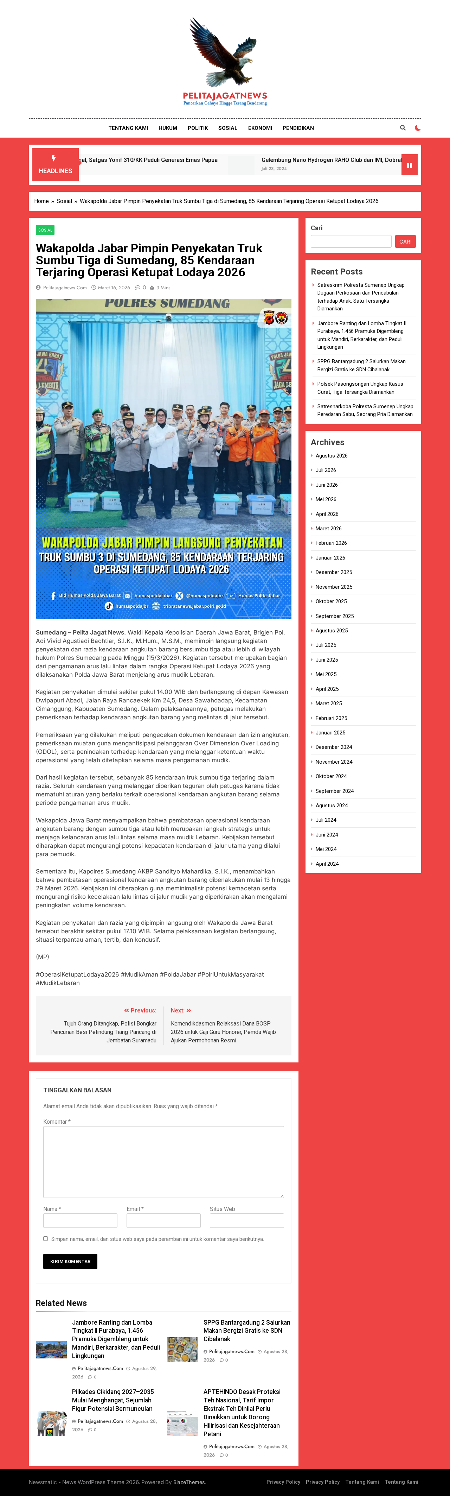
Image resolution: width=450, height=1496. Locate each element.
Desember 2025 (334, 572)
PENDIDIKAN (298, 128)
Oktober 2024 (331, 777)
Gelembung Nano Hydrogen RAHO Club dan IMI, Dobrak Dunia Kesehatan (305, 160)
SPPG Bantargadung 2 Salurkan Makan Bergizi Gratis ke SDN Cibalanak (247, 1331)
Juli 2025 (326, 645)
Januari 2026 (330, 558)
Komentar (57, 1121)
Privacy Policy (283, 1482)
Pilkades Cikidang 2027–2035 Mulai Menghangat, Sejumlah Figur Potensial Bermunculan (113, 1400)
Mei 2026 (326, 500)
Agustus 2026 (332, 456)
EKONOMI (260, 128)
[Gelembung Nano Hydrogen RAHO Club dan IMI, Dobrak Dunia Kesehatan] (191, 169)
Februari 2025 (331, 718)
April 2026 (327, 514)
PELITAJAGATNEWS (225, 95)
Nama (52, 1209)
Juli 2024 (326, 820)
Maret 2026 (329, 528)
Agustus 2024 (332, 805)
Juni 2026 (327, 485)
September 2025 (335, 616)
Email (135, 1209)
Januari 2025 (330, 733)
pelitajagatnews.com (65, 287)
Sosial (45, 230)
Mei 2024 (326, 849)
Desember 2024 (334, 747)
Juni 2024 (327, 835)
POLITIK (198, 128)
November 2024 (334, 762)
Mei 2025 (326, 674)
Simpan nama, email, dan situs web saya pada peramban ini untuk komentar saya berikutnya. (157, 1239)
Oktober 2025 (331, 602)
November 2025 (334, 587)
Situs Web (222, 1209)
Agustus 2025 (332, 630)
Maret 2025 (329, 704)
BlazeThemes (189, 1482)
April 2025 (327, 689)
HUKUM (168, 128)
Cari (317, 228)
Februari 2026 (331, 543)
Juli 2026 (326, 470)
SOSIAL (228, 128)
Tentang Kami (362, 1482)
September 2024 (335, 791)
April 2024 (327, 864)
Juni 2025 (327, 660)
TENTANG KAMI (128, 128)
